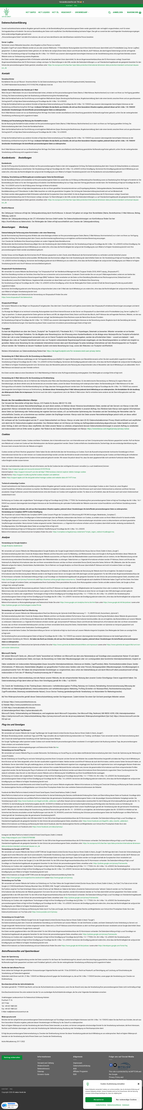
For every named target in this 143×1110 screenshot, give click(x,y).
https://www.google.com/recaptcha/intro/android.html (25, 878)
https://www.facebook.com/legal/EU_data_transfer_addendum (105, 821)
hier (57, 747)
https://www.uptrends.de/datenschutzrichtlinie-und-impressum (75, 645)
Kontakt (69, 5)
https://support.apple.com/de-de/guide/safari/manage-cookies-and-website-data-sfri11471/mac (41, 478)
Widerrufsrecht (43, 1066)
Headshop (66, 12)
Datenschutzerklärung (114, 1105)
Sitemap (40, 1071)
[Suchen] (109, 12)
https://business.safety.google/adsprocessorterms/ (57, 579)
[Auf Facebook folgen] (111, 1065)
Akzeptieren (99, 1100)
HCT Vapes (31, 12)
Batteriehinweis (43, 1069)
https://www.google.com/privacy (61, 878)
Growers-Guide (43, 1074)
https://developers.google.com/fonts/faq (112, 946)
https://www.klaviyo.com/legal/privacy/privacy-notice (108, 429)
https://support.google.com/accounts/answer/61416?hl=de (29, 469)
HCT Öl (55, 12)
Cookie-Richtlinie (101, 1105)
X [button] (83, 2)
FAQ (75, 5)
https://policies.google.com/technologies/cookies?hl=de (21, 605)
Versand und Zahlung (45, 1063)
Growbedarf (81, 12)
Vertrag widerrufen (12, 1057)
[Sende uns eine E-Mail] (115, 1065)
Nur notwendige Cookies (126, 1100)
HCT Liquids (44, 12)
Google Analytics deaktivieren (12, 546)
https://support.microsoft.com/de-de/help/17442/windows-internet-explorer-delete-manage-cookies (50, 472)
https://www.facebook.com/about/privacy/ (47, 827)
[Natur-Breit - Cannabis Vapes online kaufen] (12, 12)
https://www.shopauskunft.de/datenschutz (17, 297)
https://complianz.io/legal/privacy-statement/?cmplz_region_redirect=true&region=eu (83, 532)
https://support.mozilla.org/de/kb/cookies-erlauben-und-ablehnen (36, 475)
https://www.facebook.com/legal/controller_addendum (37, 801)
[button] (138, 1084)
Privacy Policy (114, 1077)
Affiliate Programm (80, 1071)
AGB (75, 1069)
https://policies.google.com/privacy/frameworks (19, 579)
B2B (74, 1074)
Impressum (125, 1105)
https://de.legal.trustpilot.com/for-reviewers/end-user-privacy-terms (74, 351)
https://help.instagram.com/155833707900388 (18, 837)
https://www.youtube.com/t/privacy (44, 912)
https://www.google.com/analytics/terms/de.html (77, 602)
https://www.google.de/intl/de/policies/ (117, 602)
